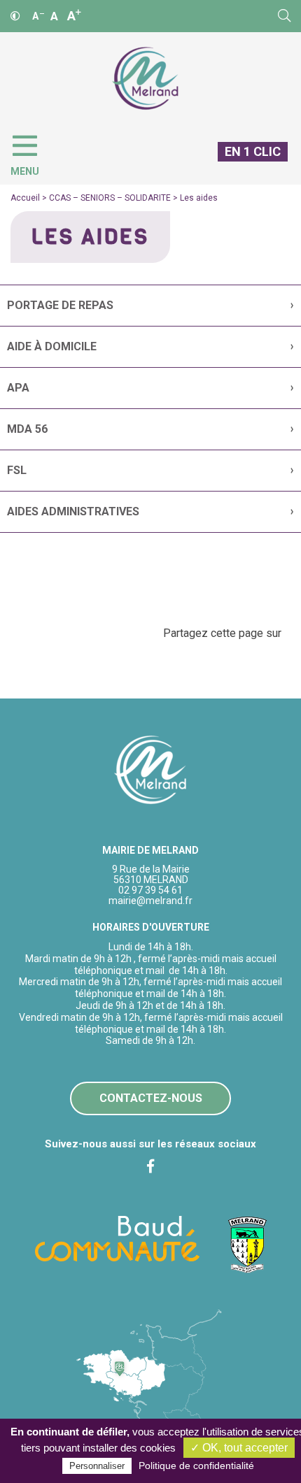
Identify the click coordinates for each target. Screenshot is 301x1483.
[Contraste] (15, 16)
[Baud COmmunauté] (117, 1237)
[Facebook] (150, 1166)
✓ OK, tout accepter (239, 1448)
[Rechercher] (284, 16)
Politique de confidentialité (196, 1465)
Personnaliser (97, 1466)
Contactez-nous (150, 1098)
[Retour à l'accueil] (151, 770)
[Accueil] (145, 78)
